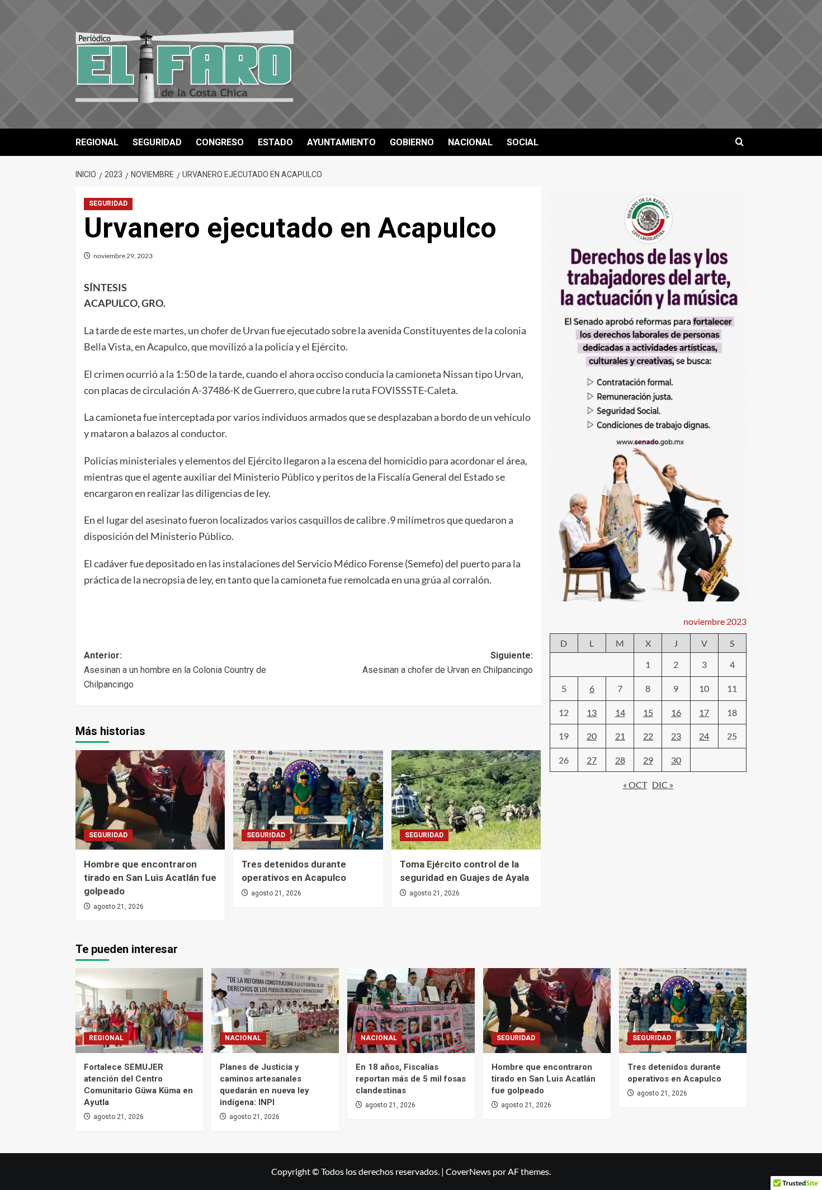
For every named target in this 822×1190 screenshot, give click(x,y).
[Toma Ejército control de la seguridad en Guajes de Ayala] (466, 800)
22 (648, 736)
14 (620, 712)
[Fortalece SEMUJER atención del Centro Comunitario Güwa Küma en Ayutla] (139, 1010)
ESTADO (275, 142)
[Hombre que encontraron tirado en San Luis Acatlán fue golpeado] (150, 800)
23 (676, 736)
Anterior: (175, 669)
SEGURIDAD (157, 142)
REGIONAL (97, 142)
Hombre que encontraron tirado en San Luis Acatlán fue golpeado (150, 878)
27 (592, 760)
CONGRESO (220, 142)
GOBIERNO (412, 142)
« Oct (635, 785)
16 (676, 712)
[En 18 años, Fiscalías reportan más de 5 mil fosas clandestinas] (411, 1010)
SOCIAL (522, 142)
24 (704, 736)
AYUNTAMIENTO (341, 142)
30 (676, 760)
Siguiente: (447, 662)
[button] (740, 142)
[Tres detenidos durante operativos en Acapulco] (307, 800)
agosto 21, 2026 (118, 907)
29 (648, 760)
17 (704, 712)
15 (648, 712)
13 (592, 712)
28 (620, 760)
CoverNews (468, 1171)
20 (592, 736)
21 (620, 736)
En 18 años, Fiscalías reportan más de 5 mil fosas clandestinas (411, 1079)
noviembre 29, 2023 (123, 256)
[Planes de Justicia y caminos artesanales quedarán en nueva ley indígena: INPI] (275, 1010)
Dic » (662, 785)
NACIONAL (470, 142)
